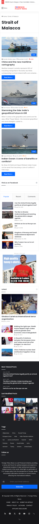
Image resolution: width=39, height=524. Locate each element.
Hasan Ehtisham (7, 156)
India (15, 436)
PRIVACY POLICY (12, 505)
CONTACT (29, 505)
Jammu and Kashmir (13, 440)
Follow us (5, 452)
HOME (8, 502)
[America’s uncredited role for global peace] (32, 402)
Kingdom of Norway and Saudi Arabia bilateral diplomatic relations (26, 235)
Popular (6, 196)
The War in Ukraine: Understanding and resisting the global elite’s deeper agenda (25, 215)
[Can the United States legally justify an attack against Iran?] (7, 206)
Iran (4, 440)
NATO (30, 440)
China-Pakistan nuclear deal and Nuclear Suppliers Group (24, 351)
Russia (12, 443)
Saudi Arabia (20, 443)
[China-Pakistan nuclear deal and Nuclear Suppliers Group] (7, 352)
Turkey (12, 446)
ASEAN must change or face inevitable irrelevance (20, 2)
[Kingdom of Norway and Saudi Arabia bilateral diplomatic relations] (7, 235)
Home (5, 16)
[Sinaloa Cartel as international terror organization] (32, 410)
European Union (7, 436)
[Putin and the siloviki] (19, 417)
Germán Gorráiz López (9, 59)
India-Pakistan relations (26, 436)
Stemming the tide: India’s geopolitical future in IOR (15, 112)
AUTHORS (21, 505)
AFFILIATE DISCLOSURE (19, 508)
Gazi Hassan (6, 107)
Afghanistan (6, 433)
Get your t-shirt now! (19, 253)
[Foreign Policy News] (20, 7)
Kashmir (24, 440)
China (13, 433)
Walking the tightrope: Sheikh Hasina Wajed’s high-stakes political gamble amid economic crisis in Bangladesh (25, 329)
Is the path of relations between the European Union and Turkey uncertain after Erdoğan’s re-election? (24, 341)
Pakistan (5, 443)
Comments (32, 196)
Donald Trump (22, 433)
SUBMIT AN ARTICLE (26, 502)
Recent (18, 196)
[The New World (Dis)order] (19, 410)
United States (28, 446)
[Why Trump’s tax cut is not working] (7, 245)
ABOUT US (15, 502)
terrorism (5, 446)
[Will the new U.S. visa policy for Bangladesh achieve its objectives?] (32, 417)
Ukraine (19, 446)
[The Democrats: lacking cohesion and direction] (7, 418)
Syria (28, 443)
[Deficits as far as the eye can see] (7, 226)
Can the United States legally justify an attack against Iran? (26, 204)
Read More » (8, 77)
